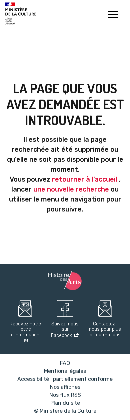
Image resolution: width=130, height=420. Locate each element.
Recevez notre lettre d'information (25, 329)
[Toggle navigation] (113, 15)
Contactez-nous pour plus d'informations (105, 329)
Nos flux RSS (65, 395)
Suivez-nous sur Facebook (65, 330)
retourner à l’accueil (84, 179)
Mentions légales (65, 371)
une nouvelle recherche (71, 189)
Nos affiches (65, 387)
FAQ (65, 363)
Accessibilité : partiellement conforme (65, 379)
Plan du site (65, 403)
